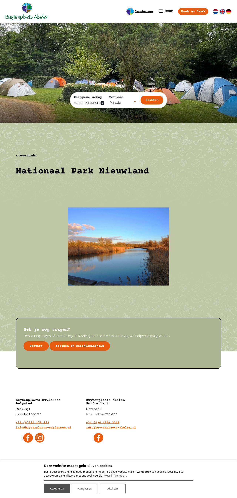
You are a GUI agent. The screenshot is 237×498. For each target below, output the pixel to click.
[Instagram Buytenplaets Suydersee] (40, 437)
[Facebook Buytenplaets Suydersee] (28, 437)
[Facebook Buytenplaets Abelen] (98, 437)
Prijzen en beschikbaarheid (80, 346)
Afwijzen (112, 488)
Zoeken (152, 100)
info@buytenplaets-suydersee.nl (43, 427)
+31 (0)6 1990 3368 (102, 422)
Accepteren (57, 488)
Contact (36, 346)
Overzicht (28, 156)
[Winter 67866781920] (118, 246)
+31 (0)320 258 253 (32, 422)
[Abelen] (27, 11)
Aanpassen (85, 488)
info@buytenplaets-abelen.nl (111, 427)
